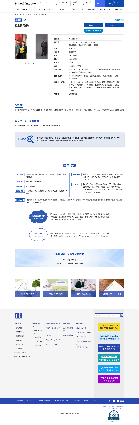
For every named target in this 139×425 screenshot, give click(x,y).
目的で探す (37, 337)
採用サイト (113, 25)
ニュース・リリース (52, 340)
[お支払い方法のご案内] (55, 287)
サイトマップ (81, 337)
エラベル (120, 20)
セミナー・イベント (52, 344)
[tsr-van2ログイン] (109, 326)
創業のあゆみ (20, 336)
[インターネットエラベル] (109, 368)
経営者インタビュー (92, 30)
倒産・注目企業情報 (24, 9)
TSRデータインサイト (45, 9)
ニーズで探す (38, 341)
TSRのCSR (19, 340)
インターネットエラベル (30, 14)
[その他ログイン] (109, 347)
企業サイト (92, 25)
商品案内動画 (68, 335)
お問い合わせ (81, 328)
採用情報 (79, 323)
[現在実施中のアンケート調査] (111, 287)
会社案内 (118, 9)
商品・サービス (77, 9)
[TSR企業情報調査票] (109, 379)
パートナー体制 (21, 352)
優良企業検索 (105, 9)
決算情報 (19, 348)
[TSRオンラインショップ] (109, 358)
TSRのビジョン (21, 332)
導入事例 (91, 9)
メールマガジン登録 (83, 332)
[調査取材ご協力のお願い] (83, 287)
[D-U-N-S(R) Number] (109, 337)
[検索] (122, 315)
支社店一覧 (19, 344)
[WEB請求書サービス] (27, 287)
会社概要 (19, 328)
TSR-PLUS (62, 9)
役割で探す (37, 345)
